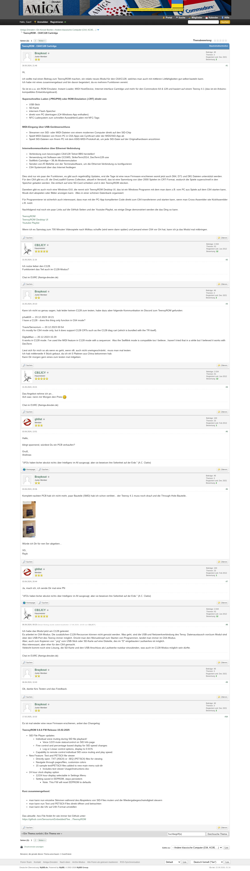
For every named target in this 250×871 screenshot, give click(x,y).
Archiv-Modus (78, 862)
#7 (227, 581)
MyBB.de (44, 867)
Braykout (41, 53)
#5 (227, 431)
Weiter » (42, 41)
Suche (182, 17)
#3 (227, 304)
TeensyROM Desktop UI (35, 219)
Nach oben (65, 862)
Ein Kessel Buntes (45, 30)
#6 (227, 489)
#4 (227, 387)
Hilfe (226, 17)
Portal (169, 17)
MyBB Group (82, 867)
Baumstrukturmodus (218, 46)
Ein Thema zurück (33, 833)
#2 (227, 260)
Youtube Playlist (30, 222)
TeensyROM (29, 216)
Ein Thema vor (52, 833)
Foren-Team (26, 862)
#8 (227, 625)
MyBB (61, 867)
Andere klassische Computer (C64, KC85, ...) (75, 30)
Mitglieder (197, 17)
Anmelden (42, 22)
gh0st (38, 419)
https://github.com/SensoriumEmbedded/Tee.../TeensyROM (54, 819)
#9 (227, 682)
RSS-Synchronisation (130, 862)
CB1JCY (40, 245)
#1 (227, 66)
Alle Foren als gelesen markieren (102, 862)
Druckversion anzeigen (34, 847)
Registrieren (56, 22)
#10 (226, 717)
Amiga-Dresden (27, 30)
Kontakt (37, 862)
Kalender (213, 17)
